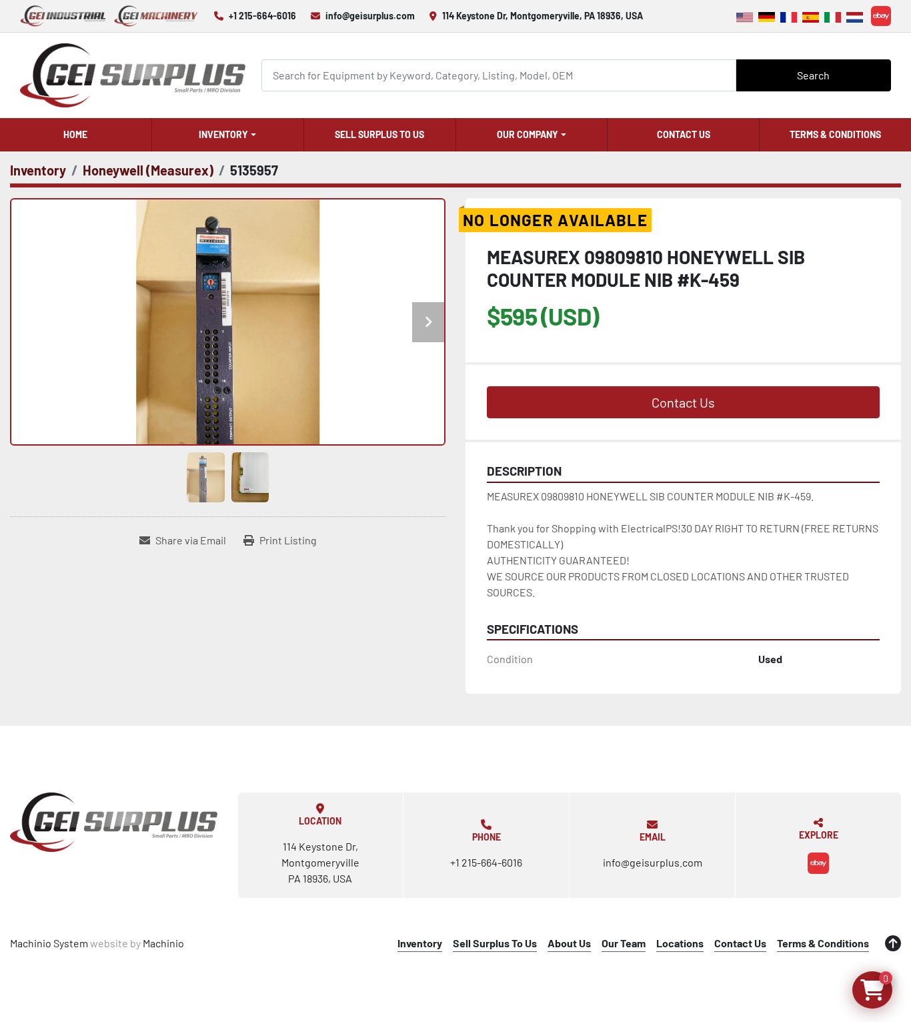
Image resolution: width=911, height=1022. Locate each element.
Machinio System (49, 943)
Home (75, 134)
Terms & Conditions (835, 134)
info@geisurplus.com (370, 15)
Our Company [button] (527, 134)
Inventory (223, 134)
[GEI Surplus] (114, 822)
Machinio (163, 943)
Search (813, 75)
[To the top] (893, 943)
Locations (680, 943)
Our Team (624, 943)
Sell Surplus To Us (379, 134)
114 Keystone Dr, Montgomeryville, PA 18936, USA (542, 15)
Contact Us (683, 134)
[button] (227, 134)
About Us (569, 943)
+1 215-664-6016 (262, 15)
